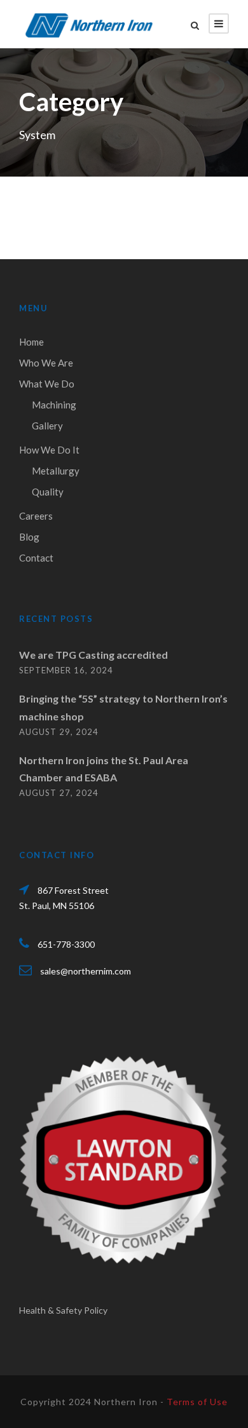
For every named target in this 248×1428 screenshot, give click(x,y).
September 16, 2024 (66, 670)
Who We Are (46, 362)
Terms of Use (197, 1401)
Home (31, 341)
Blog (29, 536)
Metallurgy (55, 470)
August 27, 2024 (59, 793)
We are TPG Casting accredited (93, 655)
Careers (36, 516)
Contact (36, 557)
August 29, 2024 (59, 732)
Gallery (47, 425)
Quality (48, 491)
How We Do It (49, 449)
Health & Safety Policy (63, 1310)
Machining (54, 404)
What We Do (46, 383)
